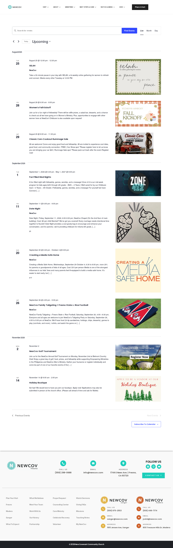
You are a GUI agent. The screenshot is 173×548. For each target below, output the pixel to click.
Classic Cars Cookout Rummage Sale (48, 139)
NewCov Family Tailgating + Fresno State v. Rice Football (58, 305)
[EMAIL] (93, 463)
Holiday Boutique (38, 382)
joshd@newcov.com (152, 519)
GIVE (121, 7)
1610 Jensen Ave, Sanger (118, 527)
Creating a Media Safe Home (44, 255)
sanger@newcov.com (117, 519)
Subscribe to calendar (145, 424)
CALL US (63, 469)
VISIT (44, 7)
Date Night (34, 208)
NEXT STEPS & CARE (87, 7)
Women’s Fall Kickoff (40, 107)
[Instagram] (153, 466)
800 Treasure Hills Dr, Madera (156, 527)
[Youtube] (159, 466)
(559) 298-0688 (63, 472)
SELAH (32, 65)
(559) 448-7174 (150, 510)
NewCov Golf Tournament (42, 351)
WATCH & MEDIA (107, 7)
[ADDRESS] (123, 463)
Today (26, 41)
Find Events (129, 30)
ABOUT (55, 7)
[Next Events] (18, 41)
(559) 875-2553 (114, 510)
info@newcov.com (93, 472)
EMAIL (93, 469)
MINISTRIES (69, 7)
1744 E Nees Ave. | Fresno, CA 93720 (123, 474)
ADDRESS (123, 469)
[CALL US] (63, 463)
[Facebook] (148, 466)
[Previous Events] (13, 41)
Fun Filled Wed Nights (40, 177)
